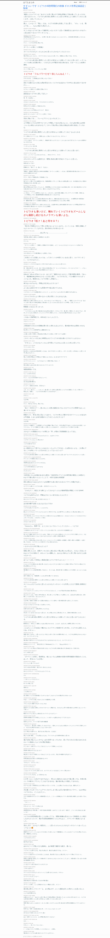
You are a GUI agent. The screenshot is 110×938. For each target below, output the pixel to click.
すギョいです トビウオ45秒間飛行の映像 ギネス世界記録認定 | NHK (54, 7)
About (75, 2)
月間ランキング (83, 2)
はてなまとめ (28, 2)
